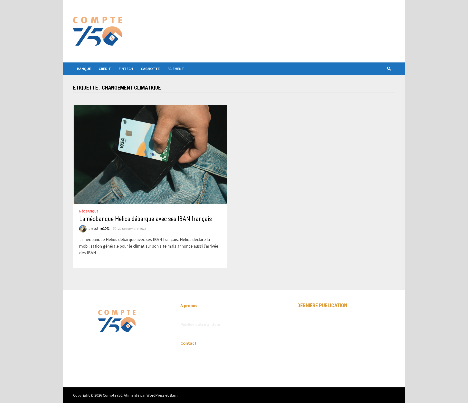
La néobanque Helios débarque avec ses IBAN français (145, 218)
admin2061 (102, 228)
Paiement (175, 68)
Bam (173, 395)
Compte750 (112, 395)
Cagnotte (150, 68)
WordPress (155, 395)
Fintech (126, 68)
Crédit (105, 68)
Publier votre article (200, 324)
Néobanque (88, 211)
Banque (84, 68)
